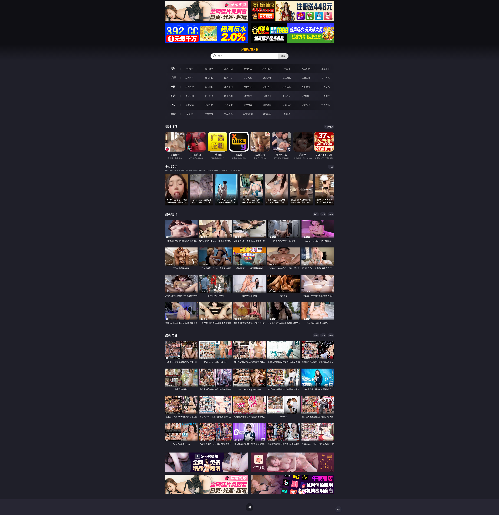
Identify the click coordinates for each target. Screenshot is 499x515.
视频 (173, 77)
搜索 (283, 56)
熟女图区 (306, 96)
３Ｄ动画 (248, 77)
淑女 (323, 335)
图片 (173, 96)
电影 (173, 87)
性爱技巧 (325, 105)
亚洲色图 (209, 96)
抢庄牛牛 (325, 68)
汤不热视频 (248, 114)
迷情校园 (267, 105)
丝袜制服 (287, 77)
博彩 (173, 68)
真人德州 (209, 68)
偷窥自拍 (189, 96)
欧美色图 (228, 96)
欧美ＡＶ (228, 77)
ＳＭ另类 (325, 77)
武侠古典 (248, 105)
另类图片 (325, 96)
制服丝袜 (267, 86)
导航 (173, 114)
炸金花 (287, 68)
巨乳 (323, 214)
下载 (331, 166)
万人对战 (228, 68)
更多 (331, 214)
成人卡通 (228, 86)
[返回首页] (338, 509)
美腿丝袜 (267, 96)
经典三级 (287, 86)
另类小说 (287, 105)
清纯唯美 (287, 96)
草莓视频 (228, 114)
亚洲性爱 (189, 86)
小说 (173, 105)
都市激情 (189, 105)
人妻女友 (228, 105)
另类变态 (325, 86)
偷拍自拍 (209, 86)
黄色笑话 (306, 105)
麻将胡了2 (267, 68)
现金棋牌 (306, 68)
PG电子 (189, 68)
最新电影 (171, 335)
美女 (316, 214)
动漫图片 (248, 96)
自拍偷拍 (209, 77)
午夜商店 (209, 114)
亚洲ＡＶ (189, 77)
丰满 (316, 335)
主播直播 (306, 77)
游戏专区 (248, 68)
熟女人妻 (267, 77)
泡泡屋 (287, 114)
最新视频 (171, 214)
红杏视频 (267, 114)
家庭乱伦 (209, 105)
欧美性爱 (248, 86)
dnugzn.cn (249, 49)
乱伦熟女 (306, 86)
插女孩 (189, 114)
